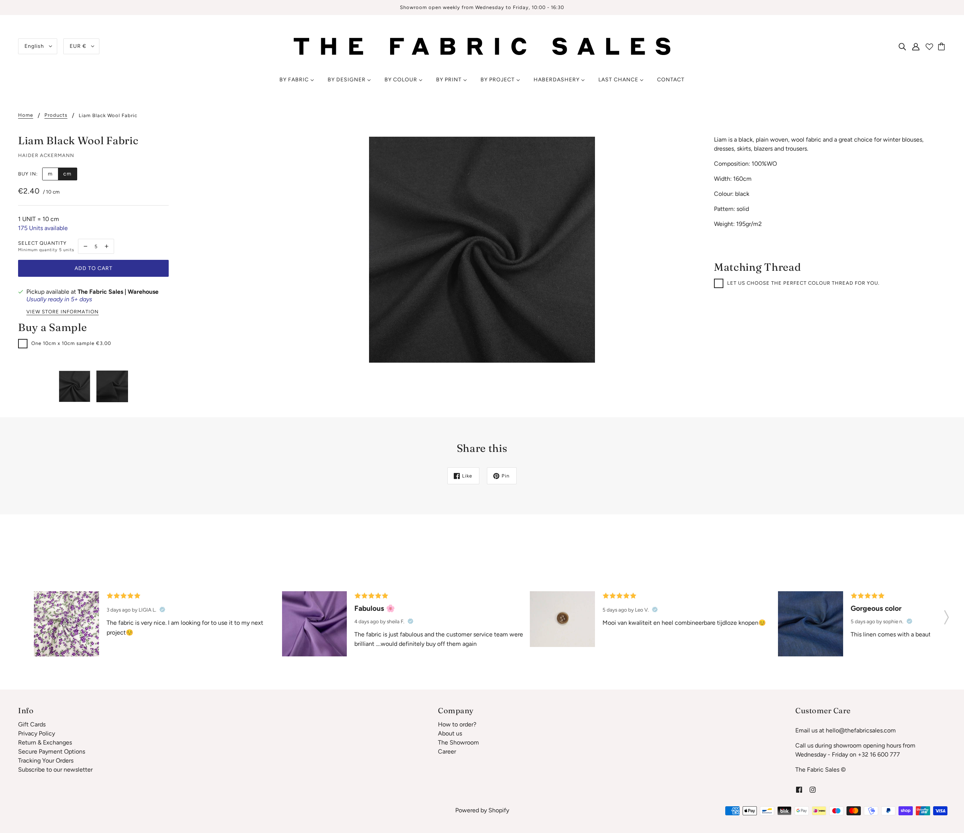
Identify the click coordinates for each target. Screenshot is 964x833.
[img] (902, 46)
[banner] (482, 45)
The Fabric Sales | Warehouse (118, 291)
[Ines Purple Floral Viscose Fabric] (66, 623)
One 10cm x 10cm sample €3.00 (71, 343)
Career (447, 751)
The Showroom (458, 742)
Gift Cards (32, 724)
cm (67, 174)
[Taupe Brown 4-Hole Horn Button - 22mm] (562, 619)
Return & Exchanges (45, 742)
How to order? (457, 724)
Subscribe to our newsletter (55, 769)
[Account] (916, 46)
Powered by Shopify (482, 810)
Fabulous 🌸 (374, 608)
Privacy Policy (36, 733)
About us (450, 733)
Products (55, 115)
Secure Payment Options (51, 751)
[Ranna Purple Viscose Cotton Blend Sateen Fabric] (314, 623)
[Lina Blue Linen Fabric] (810, 623)
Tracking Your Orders (45, 760)
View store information (62, 311)
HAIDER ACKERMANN (46, 155)
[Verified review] (162, 610)
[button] (946, 615)
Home (25, 115)
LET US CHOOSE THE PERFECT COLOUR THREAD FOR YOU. (803, 283)
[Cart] (942, 46)
